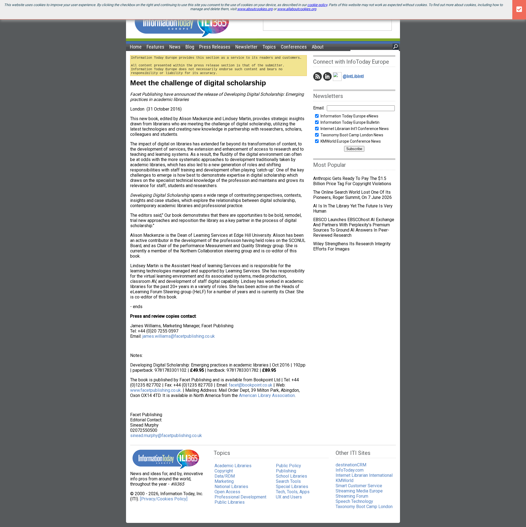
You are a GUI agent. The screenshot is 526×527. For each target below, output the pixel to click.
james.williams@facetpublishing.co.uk (178, 336)
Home (136, 47)
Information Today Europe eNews (349, 116)
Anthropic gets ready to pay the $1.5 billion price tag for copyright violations (352, 181)
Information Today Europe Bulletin (350, 122)
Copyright (224, 471)
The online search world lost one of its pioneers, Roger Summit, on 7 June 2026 (352, 195)
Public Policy (288, 465)
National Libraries (231, 486)
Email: (318, 108)
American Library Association (267, 395)
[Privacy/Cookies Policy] (163, 498)
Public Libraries (230, 502)
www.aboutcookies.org (255, 9)
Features (155, 47)
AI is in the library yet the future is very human (353, 208)
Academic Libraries (233, 465)
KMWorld (344, 480)
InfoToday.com (350, 470)
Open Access (227, 491)
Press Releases (214, 47)
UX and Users (289, 497)
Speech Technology (354, 501)
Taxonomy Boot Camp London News (352, 135)
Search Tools (288, 481)
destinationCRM (351, 464)
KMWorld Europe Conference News (351, 141)
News (175, 47)
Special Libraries (292, 486)
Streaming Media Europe (359, 491)
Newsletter (246, 47)
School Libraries (291, 476)
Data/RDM (225, 476)
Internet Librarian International (364, 475)
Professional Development (240, 497)
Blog (189, 47)
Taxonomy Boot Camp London (364, 506)
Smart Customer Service (359, 485)
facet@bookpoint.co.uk (250, 385)
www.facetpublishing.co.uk (155, 390)
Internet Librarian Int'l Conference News (355, 128)
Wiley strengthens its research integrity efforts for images (352, 246)
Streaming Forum (352, 496)
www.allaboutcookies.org (296, 9)
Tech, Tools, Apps (293, 491)
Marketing (224, 481)
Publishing (286, 471)
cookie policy (317, 5)
